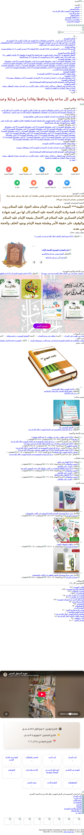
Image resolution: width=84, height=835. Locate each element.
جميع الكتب (43, 45)
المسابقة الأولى (69, 82)
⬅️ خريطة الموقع (77, 811)
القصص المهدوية (58, 74)
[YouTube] (74, 25)
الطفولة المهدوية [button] (69, 141)
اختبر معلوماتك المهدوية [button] (66, 125)
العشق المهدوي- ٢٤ (66, 427)
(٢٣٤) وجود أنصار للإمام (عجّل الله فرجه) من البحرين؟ (53, 236)
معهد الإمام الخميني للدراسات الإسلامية (58, 391)
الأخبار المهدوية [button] (69, 145)
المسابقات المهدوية (68, 80)
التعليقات (31, 439)
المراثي (40, 49)
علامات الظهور (10, 55)
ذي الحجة (48, 88)
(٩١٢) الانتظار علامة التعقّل (64, 475)
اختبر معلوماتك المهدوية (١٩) (55, 137)
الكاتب (75, 466)
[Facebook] (83, 25)
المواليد (31, 49)
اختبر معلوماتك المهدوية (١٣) (40, 67)
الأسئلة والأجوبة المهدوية (66, 53)
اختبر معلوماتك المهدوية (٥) (56, 63)
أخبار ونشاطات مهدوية (15, 78)
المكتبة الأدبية (66, 45)
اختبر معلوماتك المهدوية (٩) (49, 65)
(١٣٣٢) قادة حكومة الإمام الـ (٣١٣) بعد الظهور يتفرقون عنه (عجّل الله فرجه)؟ (29, 273)
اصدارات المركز (47, 78)
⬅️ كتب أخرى (79, 798)
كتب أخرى (57, 41)
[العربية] (81, 104)
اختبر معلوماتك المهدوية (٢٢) (65, 139)
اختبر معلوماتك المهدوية (66, 59)
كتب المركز (69, 41)
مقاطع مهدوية (28, 116)
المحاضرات (51, 49)
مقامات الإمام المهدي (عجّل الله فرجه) (70, 614)
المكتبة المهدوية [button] (69, 108)
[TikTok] (70, 25)
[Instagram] (76, 25)
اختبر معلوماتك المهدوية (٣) (25, 61)
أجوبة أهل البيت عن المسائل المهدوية (70, 600)
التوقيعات (15, 43)
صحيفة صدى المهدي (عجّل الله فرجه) (66, 11)
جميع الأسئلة (24, 57)
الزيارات (62, 49)
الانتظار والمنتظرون (67, 55)
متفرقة (33, 57)
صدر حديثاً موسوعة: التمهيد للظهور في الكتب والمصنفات (52, 575)
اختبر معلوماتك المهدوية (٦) (36, 63)
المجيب (58, 441)
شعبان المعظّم (12, 86)
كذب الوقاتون (18, 336)
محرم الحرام (70, 86)
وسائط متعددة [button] (70, 114)
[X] (79, 25)
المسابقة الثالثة (46, 82)
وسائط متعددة (70, 47)
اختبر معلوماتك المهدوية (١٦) (48, 135)
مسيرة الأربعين (74, 13)
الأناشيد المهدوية (43, 74)
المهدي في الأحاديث (20, 110)
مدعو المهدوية (44, 57)
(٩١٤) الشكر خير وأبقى (65, 462)
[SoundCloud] (72, 25)
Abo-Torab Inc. (69, 832)
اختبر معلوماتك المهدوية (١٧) (27, 135)
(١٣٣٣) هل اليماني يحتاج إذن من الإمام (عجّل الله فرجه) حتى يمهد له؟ (48, 444)
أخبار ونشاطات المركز (65, 78)
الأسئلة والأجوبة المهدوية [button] (66, 119)
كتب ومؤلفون (79, 618)
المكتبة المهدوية (69, 38)
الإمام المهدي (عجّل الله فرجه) (63, 389)
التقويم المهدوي (69, 84)
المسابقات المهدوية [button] (68, 150)
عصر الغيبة (69, 57)
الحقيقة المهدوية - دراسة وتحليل (43, 336)
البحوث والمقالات (44, 41)
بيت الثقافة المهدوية (72, 17)
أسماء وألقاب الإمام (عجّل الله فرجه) (71, 616)
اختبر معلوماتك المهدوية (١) (65, 61)
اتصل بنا (72, 90)
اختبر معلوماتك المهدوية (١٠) (28, 65)
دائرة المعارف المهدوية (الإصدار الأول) (55, 250)
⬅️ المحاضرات (78, 802)
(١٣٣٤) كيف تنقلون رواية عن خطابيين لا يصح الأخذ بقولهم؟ (52, 437)
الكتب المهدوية (78, 587)
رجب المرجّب (23, 86)
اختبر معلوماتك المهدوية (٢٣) (44, 139)
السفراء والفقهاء (24, 55)
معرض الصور (19, 49)
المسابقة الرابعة (35, 82)
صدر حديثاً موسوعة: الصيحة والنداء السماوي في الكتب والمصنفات (49, 513)
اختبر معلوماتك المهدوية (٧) (16, 63)
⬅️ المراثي (80, 804)
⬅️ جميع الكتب (78, 800)
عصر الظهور (57, 57)
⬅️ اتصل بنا (80, 813)
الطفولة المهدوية (69, 72)
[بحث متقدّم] (62, 32)
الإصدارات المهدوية (32, 78)
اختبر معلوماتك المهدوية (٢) (45, 61)
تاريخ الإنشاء (65, 439)
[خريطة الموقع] (68, 25)
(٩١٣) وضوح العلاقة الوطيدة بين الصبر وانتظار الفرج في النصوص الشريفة (47, 468)
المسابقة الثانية (58, 82)
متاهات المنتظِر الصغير (65, 544)
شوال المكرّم (64, 88)
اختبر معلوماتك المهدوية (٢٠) (34, 137)
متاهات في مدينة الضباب (72, 336)
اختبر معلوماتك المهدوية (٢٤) (23, 139)
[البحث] (59, 32)
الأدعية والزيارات (28, 43)
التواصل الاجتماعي (73, 21)
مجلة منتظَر (70, 74)
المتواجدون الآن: (78, 583)
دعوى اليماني (53, 45)
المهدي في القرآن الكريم (24, 41)
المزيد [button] (73, 92)
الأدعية (71, 49)
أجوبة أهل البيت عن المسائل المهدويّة (50, 43)
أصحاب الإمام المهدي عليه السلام (45, 55)
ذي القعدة (56, 88)
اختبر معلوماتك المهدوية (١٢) (61, 67)
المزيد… (55, 69)
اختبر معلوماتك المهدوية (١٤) (19, 67)
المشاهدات (46, 439)
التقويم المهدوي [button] (69, 154)
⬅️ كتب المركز (78, 796)
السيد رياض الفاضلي (64, 466)
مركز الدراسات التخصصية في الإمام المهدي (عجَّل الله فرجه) (50, 429)
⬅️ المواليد (80, 806)
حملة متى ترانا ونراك (72, 19)
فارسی (77, 7)
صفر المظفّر (61, 86)
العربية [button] (77, 1)
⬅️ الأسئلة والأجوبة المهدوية (74, 809)
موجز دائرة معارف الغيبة (75, 610)
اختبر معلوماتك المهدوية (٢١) (13, 137)
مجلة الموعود (75, 9)
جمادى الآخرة (34, 86)
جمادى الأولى (44, 86)
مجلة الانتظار (75, 15)
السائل (75, 441)
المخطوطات (35, 112)
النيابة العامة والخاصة (76, 612)
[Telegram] (81, 25)
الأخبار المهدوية (69, 76)
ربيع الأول (52, 86)
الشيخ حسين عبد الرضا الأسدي (53, 254)
